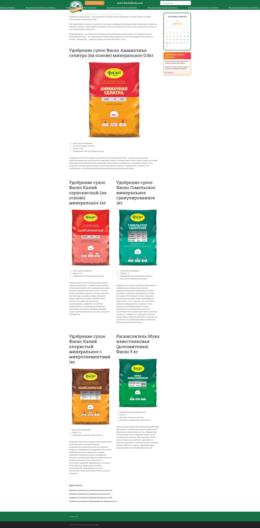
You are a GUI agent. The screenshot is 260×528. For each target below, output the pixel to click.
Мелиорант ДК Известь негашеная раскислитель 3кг (90, 490)
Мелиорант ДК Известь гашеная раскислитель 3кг (89, 494)
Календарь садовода (177, 16)
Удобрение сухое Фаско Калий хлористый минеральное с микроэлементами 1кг (89, 349)
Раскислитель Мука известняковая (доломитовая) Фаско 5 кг (137, 343)
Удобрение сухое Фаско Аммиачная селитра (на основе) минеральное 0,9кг (111, 52)
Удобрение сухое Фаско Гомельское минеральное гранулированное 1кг (135, 193)
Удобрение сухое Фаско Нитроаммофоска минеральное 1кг (93, 501)
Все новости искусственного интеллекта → (60, 8)
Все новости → (170, 73)
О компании (73, 516)
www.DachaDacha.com (130, 2)
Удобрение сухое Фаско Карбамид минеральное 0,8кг (91, 497)
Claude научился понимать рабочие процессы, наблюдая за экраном (177, 68)
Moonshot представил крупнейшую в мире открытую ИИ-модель (177, 62)
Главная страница (94, 3)
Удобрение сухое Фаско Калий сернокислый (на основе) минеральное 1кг (87, 193)
